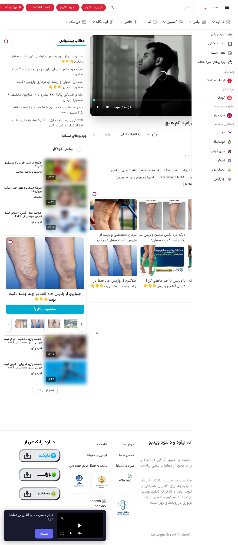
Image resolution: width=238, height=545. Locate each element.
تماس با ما (126, 455)
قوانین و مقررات (96, 455)
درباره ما (128, 444)
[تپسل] (10, 242)
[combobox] (155, 7)
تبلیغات (102, 444)
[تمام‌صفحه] (62, 533)
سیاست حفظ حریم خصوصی (88, 465)
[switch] (81, 149)
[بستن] (62, 518)
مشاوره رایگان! (45, 309)
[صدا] (79, 533)
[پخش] (70, 533)
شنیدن (44, 533)
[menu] (215, 110)
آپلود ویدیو (218, 34)
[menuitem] (215, 34)
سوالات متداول (124, 465)
